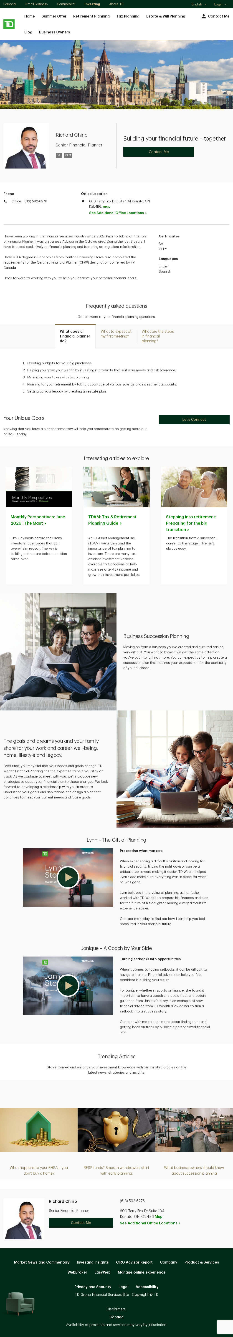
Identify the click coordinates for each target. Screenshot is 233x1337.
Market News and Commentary (42, 1262)
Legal (123, 1287)
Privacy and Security (92, 1287)
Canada (116, 1317)
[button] (68, 877)
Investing (92, 4)
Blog (28, 32)
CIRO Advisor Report (134, 1262)
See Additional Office (116, 213)
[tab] (75, 336)
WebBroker (77, 1272)
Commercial (66, 4)
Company (168, 1262)
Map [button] (158, 1217)
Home (29, 16)
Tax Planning (127, 16)
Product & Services (202, 1262)
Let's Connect (194, 419)
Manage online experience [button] (142, 1272)
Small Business (36, 4)
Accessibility (147, 1287)
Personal (9, 4)
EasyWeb (102, 1272)
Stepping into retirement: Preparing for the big (191, 523)
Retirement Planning (91, 16)
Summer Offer (54, 16)
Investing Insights (93, 1262)
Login (218, 4)
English (199, 5)
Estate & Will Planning (165, 16)
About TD (116, 4)
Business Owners (54, 32)
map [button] (106, 206)
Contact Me (219, 16)
